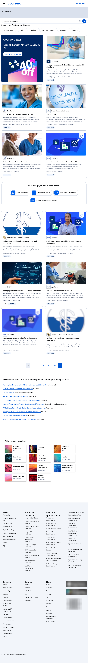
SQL (4, 546)
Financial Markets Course (51, 549)
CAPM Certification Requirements (74, 519)
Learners (27, 585)
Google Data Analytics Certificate (32, 528)
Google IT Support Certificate (30, 533)
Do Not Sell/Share (51, 622)
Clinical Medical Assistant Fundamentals (18, 389)
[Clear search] (80, 21)
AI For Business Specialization (51, 524)
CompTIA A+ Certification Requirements (72, 526)
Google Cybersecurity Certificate (32, 522)
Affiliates (49, 613)
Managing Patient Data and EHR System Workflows (22, 412)
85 (55, 365)
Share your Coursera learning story (74, 566)
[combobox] (40, 21)
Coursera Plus (7, 601)
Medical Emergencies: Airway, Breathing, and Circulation (23, 404)
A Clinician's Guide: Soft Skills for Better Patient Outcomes (24, 408)
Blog (26, 594)
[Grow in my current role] (65, 193)
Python (5, 543)
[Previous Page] (28, 365)
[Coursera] (14, 3)
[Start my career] (19, 193)
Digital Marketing (8, 530)
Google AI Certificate (31, 518)
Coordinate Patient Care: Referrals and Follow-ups (21, 400)
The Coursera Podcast (32, 597)
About (5, 585)
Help (47, 597)
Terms (48, 591)
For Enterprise (7, 618)
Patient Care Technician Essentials (15, 396)
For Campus (7, 624)
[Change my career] (41, 193)
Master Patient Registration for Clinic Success (20, 419)
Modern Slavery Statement (51, 618)
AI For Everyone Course (53, 529)
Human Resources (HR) (10, 533)
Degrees (6, 614)
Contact (48, 604)
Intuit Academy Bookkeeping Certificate (29, 568)
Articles (48, 607)
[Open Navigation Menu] (4, 3)
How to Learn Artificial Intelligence (75, 550)
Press (48, 585)
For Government (8, 621)
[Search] (84, 21)
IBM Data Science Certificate (30, 562)
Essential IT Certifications (72, 539)
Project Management (9, 540)
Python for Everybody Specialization (53, 565)
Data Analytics (7, 527)
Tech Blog (28, 601)
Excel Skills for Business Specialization (53, 544)
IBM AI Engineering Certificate (30, 551)
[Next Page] (60, 365)
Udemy (5, 637)
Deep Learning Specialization (50, 538)
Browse (8, 11)
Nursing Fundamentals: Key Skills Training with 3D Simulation (25, 385)
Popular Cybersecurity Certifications (75, 561)
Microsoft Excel (8, 536)
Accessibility (50, 601)
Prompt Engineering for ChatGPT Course (53, 560)
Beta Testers (29, 591)
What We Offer (7, 588)
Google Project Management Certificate (29, 539)
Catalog (5, 597)
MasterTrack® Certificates (7, 610)
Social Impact (7, 630)
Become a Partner (8, 627)
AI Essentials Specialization (50, 519)
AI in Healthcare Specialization (51, 533)
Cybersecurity (7, 524)
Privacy (48, 594)
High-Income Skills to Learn (74, 545)
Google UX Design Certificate (30, 546)
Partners (27, 588)
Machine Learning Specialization (51, 554)
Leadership (6, 591)
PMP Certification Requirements (73, 555)
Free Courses (7, 634)
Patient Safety (8, 392)
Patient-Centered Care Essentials (15, 415)
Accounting (6, 515)
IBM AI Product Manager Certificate (32, 556)
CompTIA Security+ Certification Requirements (74, 533)
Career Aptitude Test (74, 515)
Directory (49, 610)
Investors (49, 588)
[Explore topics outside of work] (44, 200)
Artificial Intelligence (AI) (9, 519)
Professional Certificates (7, 605)
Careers (5, 594)
